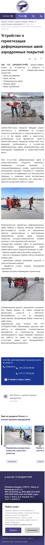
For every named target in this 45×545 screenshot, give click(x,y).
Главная (4, 22)
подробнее (12, 461)
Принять (13, 530)
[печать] (35, 59)
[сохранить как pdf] (41, 59)
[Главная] (22, 6)
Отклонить (32, 530)
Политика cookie (8, 542)
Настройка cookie (21, 542)
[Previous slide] (5, 445)
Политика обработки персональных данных (17, 538)
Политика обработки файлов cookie (18, 525)
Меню (21, 16)
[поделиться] (29, 59)
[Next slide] (40, 445)
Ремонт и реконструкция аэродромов (18, 23)
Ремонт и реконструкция (18, 22)
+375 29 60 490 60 (26, 368)
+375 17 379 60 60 (26, 373)
